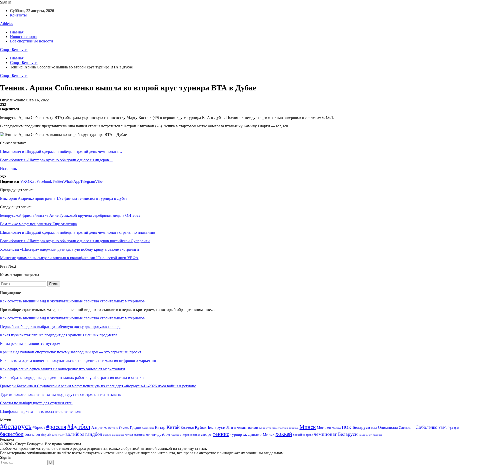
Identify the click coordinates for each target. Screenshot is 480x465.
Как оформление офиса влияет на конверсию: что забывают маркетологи (62, 369)
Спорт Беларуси (14, 49)
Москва (336, 427)
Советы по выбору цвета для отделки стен (36, 403)
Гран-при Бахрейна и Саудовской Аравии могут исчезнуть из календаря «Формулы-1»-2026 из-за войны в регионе (98, 386)
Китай (173, 427)
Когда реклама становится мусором (30, 343)
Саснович (406, 428)
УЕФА (442, 428)
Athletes (6, 23)
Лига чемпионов (242, 427)
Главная (17, 32)
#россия (56, 427)
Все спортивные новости (31, 41)
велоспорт (58, 435)
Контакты (18, 15)
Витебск (113, 428)
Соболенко (427, 427)
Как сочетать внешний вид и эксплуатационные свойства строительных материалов (72, 301)
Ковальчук (187, 427)
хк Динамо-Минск (258, 434)
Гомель (124, 428)
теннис (221, 434)
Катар (160, 427)
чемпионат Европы (370, 434)
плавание (176, 435)
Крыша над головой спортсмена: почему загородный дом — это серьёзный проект (70, 352)
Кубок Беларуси (210, 427)
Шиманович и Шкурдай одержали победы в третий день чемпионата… (61, 151)
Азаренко (99, 427)
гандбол (93, 434)
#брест (38, 427)
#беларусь (16, 426)
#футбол (78, 426)
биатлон (32, 434)
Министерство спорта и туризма (278, 428)
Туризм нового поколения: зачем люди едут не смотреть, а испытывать (60, 394)
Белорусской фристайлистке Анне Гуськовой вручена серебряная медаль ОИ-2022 (70, 215)
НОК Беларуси (356, 427)
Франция (453, 427)
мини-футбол (158, 434)
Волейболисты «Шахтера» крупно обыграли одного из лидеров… (56, 160)
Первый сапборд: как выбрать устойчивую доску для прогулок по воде (60, 326)
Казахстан (148, 427)
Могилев (324, 428)
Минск (308, 427)
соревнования (191, 435)
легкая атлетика (134, 435)
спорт (206, 434)
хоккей (284, 434)
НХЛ (374, 427)
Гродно (135, 428)
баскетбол (12, 434)
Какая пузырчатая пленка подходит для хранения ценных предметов (59, 335)
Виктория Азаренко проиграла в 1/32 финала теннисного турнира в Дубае (63, 198)
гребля (107, 434)
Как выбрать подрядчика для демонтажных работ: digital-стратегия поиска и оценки (72, 377)
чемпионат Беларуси (336, 434)
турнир (236, 435)
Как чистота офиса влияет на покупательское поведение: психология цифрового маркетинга (79, 360)
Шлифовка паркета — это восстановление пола (41, 411)
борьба (46, 435)
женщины (118, 434)
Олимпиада (388, 427)
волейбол (75, 434)
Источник (8, 168)
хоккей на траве (303, 435)
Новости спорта (23, 36)
